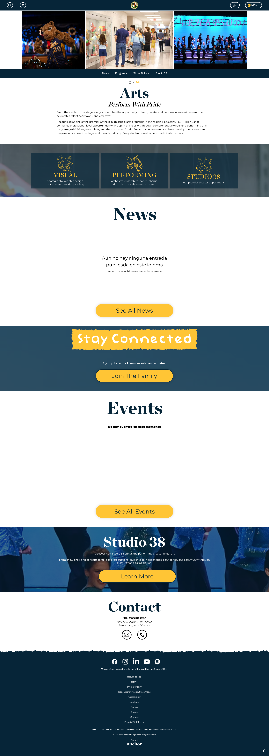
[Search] (10, 5)
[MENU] (235, 5)
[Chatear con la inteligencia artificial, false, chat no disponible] (264, 751)
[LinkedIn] (136, 661)
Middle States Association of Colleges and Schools (157, 729)
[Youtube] (146, 661)
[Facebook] (114, 661)
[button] (134, 376)
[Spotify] (157, 661)
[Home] (130, 82)
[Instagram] (125, 661)
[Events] (23, 5)
